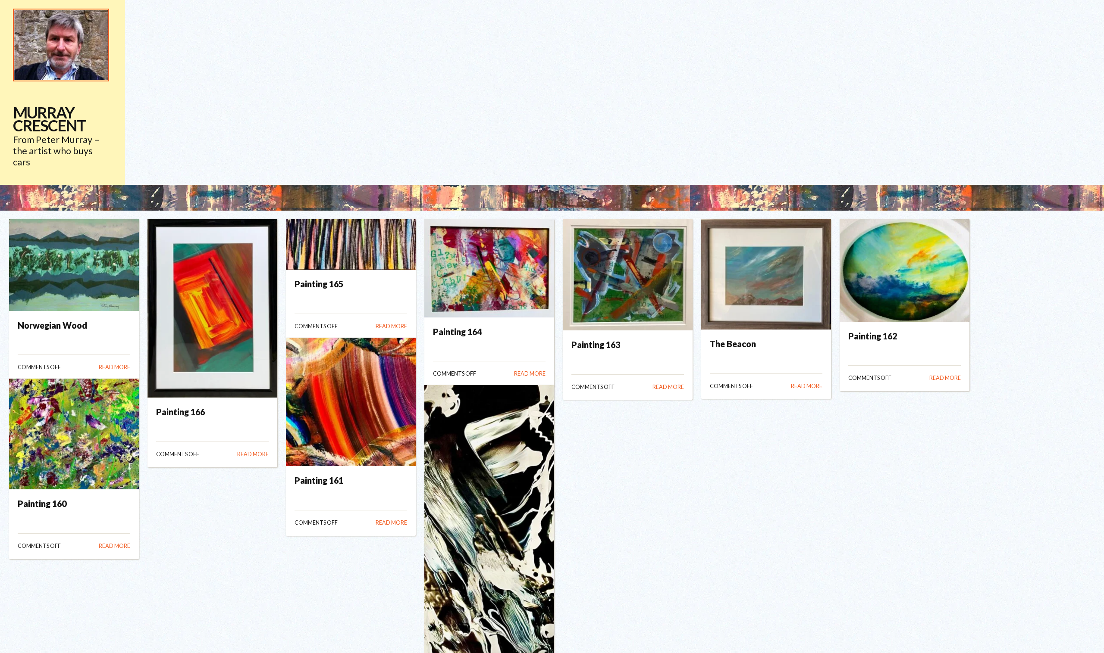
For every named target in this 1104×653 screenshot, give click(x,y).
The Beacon (733, 344)
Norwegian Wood (52, 325)
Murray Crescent (49, 119)
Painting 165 (319, 284)
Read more (114, 367)
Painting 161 (319, 480)
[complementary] (62, 92)
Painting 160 (42, 503)
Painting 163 (595, 344)
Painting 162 (872, 336)
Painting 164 (457, 331)
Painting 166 (180, 412)
